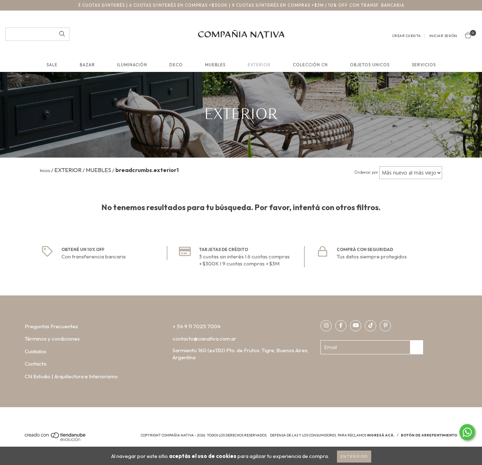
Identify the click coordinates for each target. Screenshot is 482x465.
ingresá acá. (380, 435)
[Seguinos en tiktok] (370, 325)
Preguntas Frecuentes (51, 326)
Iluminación (132, 64)
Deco (176, 64)
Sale (52, 64)
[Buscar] (62, 34)
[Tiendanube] (55, 440)
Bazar (87, 64)
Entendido (354, 456)
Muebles (215, 64)
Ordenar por (366, 172)
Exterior (259, 64)
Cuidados (35, 351)
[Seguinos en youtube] (355, 325)
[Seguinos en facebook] (341, 325)
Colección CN (310, 64)
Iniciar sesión (443, 35)
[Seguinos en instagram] (326, 325)
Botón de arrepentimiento (429, 435)
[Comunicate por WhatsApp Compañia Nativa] (467, 432)
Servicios (424, 64)
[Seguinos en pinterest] (385, 325)
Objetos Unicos (370, 64)
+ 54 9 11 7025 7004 (197, 326)
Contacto (36, 363)
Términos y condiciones (52, 338)
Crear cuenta (406, 35)
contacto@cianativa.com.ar (204, 338)
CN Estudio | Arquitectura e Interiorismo (71, 376)
